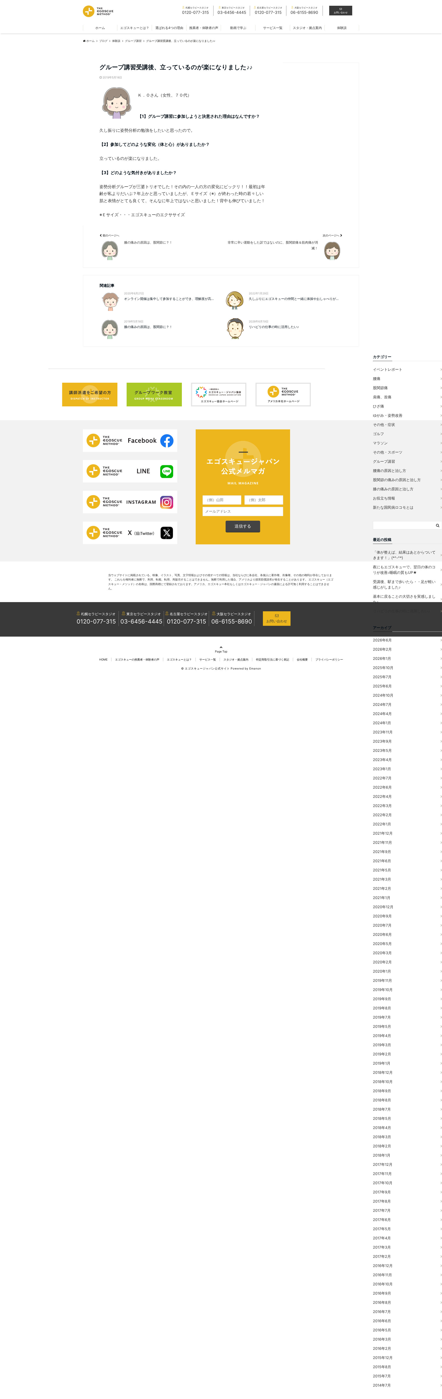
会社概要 (302, 659)
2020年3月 (382, 953)
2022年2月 (382, 815)
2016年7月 (382, 1311)
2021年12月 (383, 833)
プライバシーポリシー (329, 659)
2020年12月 (383, 907)
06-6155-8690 (231, 621)
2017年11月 (382, 1173)
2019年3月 (382, 1045)
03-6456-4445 (141, 621)
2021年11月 (382, 842)
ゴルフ (378, 433)
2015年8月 (382, 1367)
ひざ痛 (378, 406)
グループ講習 (384, 461)
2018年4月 (382, 1127)
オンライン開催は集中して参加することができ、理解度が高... (169, 299)
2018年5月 (382, 1118)
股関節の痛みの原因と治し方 (397, 479)
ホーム (100, 28)
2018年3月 (382, 1137)
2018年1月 (381, 1155)
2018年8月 (382, 1100)
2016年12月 (383, 1265)
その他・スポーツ (387, 452)
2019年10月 (383, 989)
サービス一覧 (272, 28)
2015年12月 (383, 1357)
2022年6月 (382, 787)
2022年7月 (382, 778)
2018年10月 (383, 1081)
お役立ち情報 (384, 498)
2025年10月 (383, 667)
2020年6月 (382, 934)
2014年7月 (382, 1385)
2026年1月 (382, 658)
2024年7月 (382, 704)
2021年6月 (382, 861)
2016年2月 (382, 1348)
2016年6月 (382, 1321)
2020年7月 (382, 925)
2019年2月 (382, 1054)
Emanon (255, 668)
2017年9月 (382, 1192)
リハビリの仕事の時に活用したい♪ (274, 327)
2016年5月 (382, 1330)
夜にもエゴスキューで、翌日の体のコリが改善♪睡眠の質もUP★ (404, 570)
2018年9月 (382, 1091)
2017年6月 (382, 1219)
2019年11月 (382, 980)
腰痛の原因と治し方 (389, 470)
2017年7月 (382, 1210)
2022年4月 (382, 796)
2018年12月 (383, 1072)
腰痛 (376, 378)
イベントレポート (387, 369)
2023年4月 (382, 759)
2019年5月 (382, 1026)
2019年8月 (382, 1008)
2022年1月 (382, 824)
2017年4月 (382, 1238)
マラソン (380, 443)
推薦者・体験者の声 (203, 28)
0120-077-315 (96, 621)
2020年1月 (382, 971)
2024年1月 (382, 723)
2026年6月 (382, 640)
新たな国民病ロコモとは (393, 507)
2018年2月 (382, 1146)
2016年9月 (382, 1293)
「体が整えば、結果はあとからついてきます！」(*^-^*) (404, 555)
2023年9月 (382, 741)
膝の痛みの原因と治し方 (393, 489)
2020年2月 (382, 962)
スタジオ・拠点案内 (307, 28)
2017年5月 (382, 1229)
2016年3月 (382, 1339)
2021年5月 (382, 870)
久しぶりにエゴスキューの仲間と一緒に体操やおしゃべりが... (294, 299)
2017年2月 (382, 1256)
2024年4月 (382, 713)
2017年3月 (382, 1247)
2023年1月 (382, 769)
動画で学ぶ (238, 28)
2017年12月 (383, 1164)
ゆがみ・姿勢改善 (387, 415)
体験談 (342, 28)
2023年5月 (382, 750)
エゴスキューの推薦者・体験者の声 (137, 659)
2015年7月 (382, 1376)
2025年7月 (382, 677)
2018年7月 (382, 1109)
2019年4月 (382, 1035)
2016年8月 (382, 1302)
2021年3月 (382, 879)
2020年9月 (382, 916)
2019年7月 (382, 1017)
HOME (103, 659)
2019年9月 (382, 999)
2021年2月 (382, 888)
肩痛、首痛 (382, 397)
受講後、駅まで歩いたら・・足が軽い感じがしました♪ (404, 584)
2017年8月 (382, 1201)
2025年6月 (382, 686)
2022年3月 (382, 805)
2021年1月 (381, 897)
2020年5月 (382, 943)
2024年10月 (383, 695)
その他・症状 (384, 424)
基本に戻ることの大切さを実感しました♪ (404, 599)
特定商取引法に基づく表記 (272, 659)
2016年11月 (382, 1275)
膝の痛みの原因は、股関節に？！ (148, 327)
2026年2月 (382, 649)
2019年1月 (381, 1063)
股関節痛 (380, 387)
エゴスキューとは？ (134, 28)
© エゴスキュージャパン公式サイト (205, 668)
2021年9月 (382, 851)
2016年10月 (383, 1284)
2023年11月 (383, 732)
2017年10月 (383, 1183)
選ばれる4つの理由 (169, 28)
